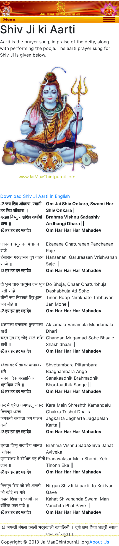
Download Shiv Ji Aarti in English (35, 196)
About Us (101, 542)
